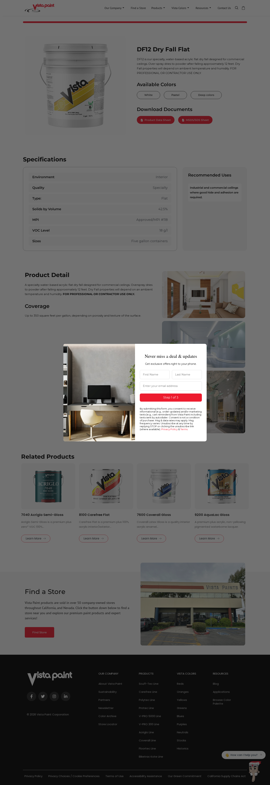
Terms (184, 429)
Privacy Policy (169, 429)
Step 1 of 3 (170, 397)
